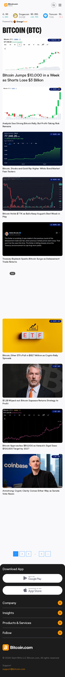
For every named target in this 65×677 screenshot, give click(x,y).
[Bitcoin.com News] (11, 5)
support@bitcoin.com (14, 669)
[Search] (53, 5)
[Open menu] (59, 5)
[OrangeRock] (20, 21)
